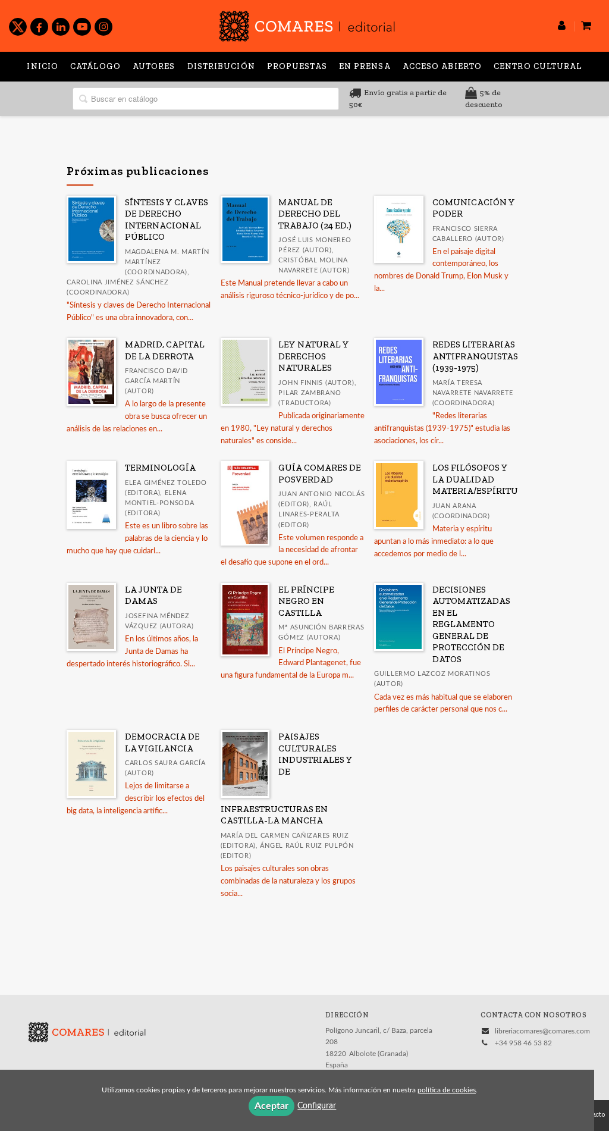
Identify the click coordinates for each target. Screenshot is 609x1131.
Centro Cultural (538, 66)
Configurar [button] (316, 1106)
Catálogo (95, 66)
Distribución (221, 66)
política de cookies (446, 1090)
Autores (154, 66)
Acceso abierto (442, 66)
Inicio (42, 66)
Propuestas (297, 66)
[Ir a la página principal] (307, 24)
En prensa (365, 66)
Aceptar (271, 1106)
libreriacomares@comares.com (542, 1031)
